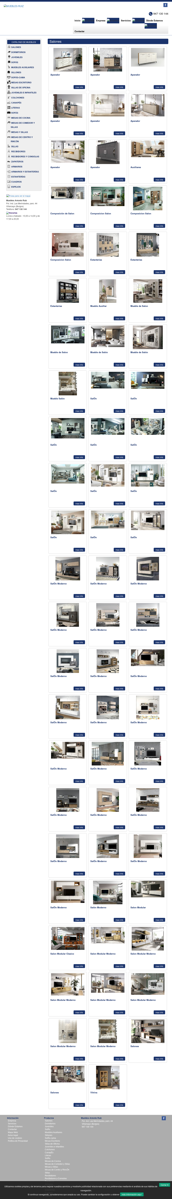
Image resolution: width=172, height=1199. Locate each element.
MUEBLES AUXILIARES (22, 67)
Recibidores (50, 1175)
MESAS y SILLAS (19, 132)
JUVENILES (17, 57)
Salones (48, 1121)
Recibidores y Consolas (56, 1178)
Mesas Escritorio (52, 1141)
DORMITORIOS (18, 52)
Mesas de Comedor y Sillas (57, 1164)
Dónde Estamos (154, 20)
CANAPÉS (16, 102)
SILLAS (14, 146)
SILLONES (16, 72)
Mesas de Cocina (53, 1161)
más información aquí (132, 1194)
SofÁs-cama (50, 1138)
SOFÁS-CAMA (18, 77)
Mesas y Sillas (51, 1167)
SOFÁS (14, 62)
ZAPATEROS (17, 161)
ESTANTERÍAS (18, 176)
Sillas (47, 1173)
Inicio (77, 20)
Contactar (79, 31)
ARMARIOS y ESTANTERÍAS (25, 171)
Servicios (126, 20)
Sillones (48, 1135)
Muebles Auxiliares (53, 1132)
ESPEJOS (16, 186)
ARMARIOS (16, 166)
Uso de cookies (15, 1138)
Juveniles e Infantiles (54, 1147)
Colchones (50, 1149)
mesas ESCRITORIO (21, 82)
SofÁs (47, 1129)
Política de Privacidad (18, 1141)
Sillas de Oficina (52, 1144)
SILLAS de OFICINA (20, 87)
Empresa (100, 20)
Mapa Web (13, 1132)
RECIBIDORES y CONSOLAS (25, 156)
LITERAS (15, 107)
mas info (79, 87)
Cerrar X (164, 1184)
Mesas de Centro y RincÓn (57, 1170)
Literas (48, 1155)
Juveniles (49, 1126)
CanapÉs (49, 1152)
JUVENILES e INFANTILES (23, 92)
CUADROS (16, 181)
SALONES (16, 47)
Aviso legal (13, 1135)
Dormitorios (50, 1123)
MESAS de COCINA (20, 117)
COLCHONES (17, 97)
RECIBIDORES (18, 151)
